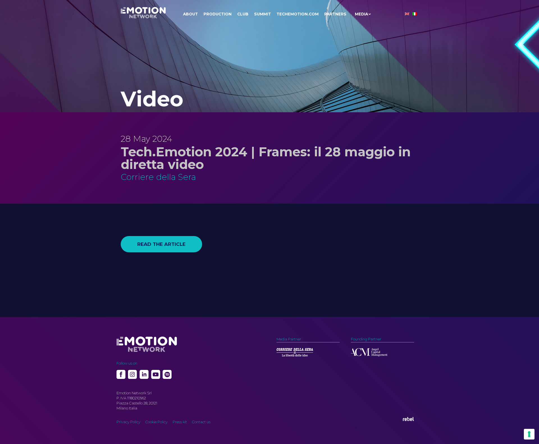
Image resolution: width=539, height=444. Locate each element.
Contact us (201, 422)
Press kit (180, 422)
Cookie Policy (156, 422)
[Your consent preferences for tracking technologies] (529, 434)
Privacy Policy (128, 422)
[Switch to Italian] (414, 13)
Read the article (161, 244)
